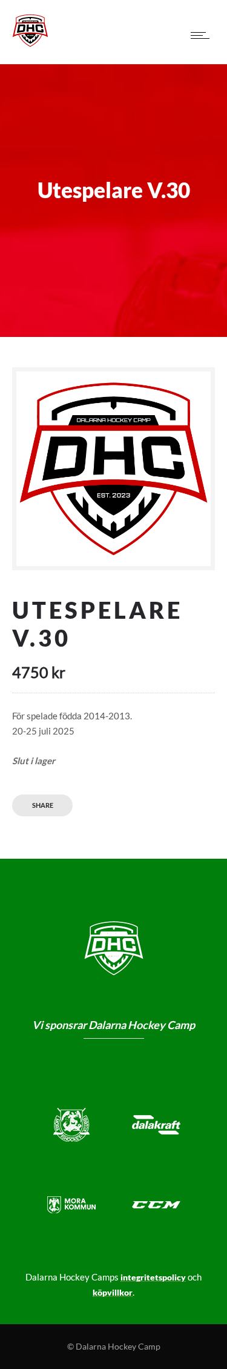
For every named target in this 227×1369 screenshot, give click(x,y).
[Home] (30, 44)
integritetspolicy (153, 1277)
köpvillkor (113, 1292)
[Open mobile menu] (203, 35)
